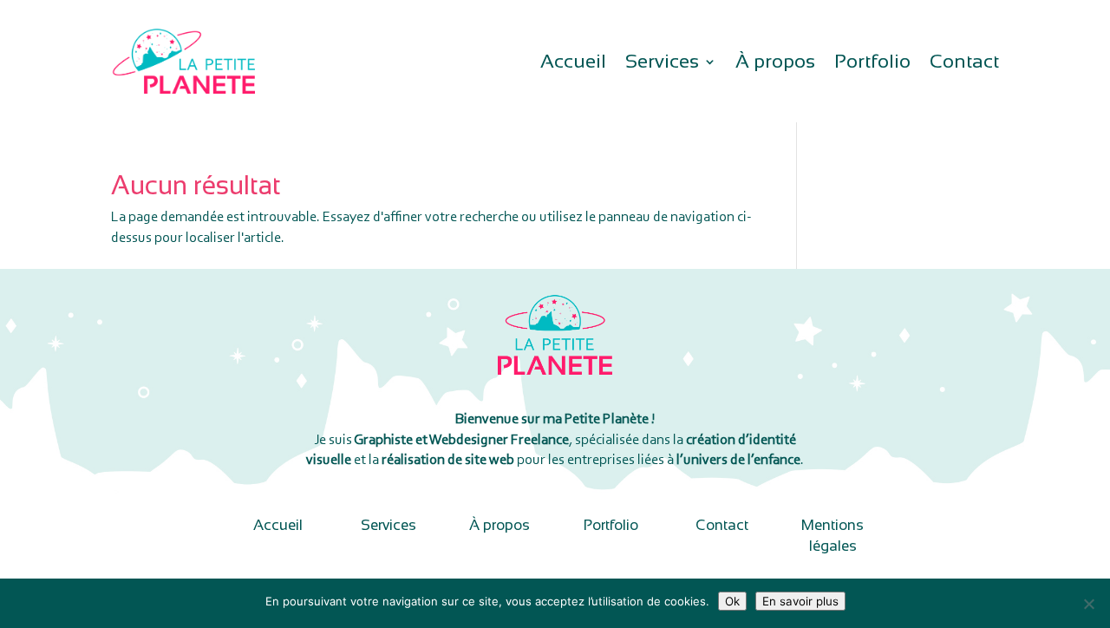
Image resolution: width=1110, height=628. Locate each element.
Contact (964, 64)
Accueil (573, 64)
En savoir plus (800, 601)
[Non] (1088, 603)
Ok (732, 601)
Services (662, 64)
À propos (775, 64)
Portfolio (872, 64)
